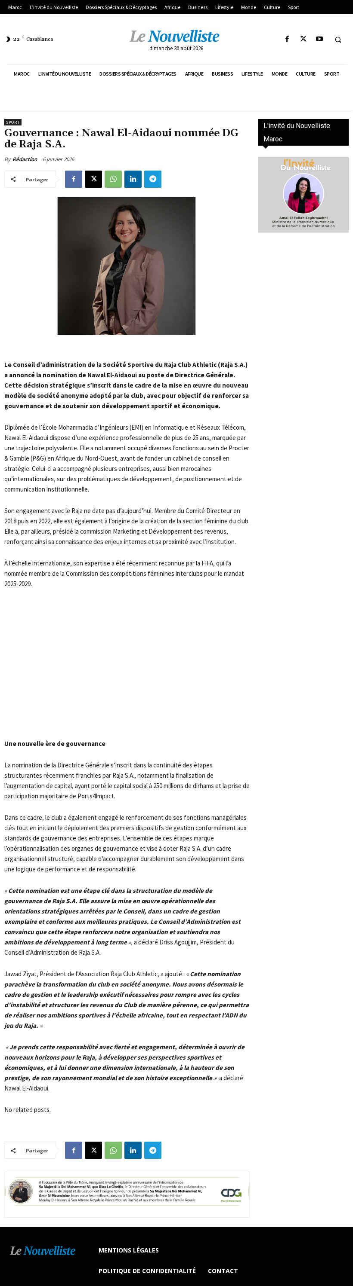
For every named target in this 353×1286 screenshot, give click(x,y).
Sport (13, 122)
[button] (338, 39)
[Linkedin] (133, 179)
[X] (303, 39)
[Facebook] (287, 39)
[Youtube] (319, 39)
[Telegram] (152, 179)
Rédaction (24, 159)
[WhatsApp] (113, 179)
